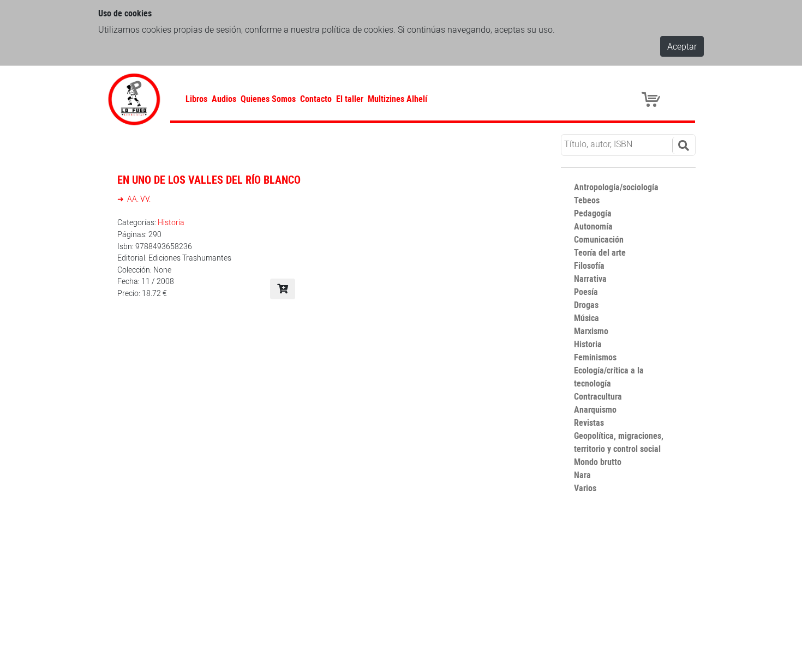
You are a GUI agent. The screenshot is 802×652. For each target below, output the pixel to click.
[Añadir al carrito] (282, 289)
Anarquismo (595, 409)
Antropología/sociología (616, 187)
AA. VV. (138, 199)
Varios (585, 488)
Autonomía (593, 226)
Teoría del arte (600, 252)
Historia (171, 222)
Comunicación (599, 239)
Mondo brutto (597, 462)
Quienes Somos (268, 99)
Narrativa (590, 279)
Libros (196, 99)
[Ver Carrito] (652, 99)
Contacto (316, 99)
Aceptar (682, 46)
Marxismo (591, 331)
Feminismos (595, 357)
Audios (224, 99)
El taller (349, 99)
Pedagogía (593, 213)
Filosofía (589, 265)
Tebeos (587, 200)
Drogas (586, 305)
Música (586, 318)
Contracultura (598, 396)
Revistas (589, 422)
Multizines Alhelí (397, 99)
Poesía (586, 292)
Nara (582, 475)
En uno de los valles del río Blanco (209, 179)
